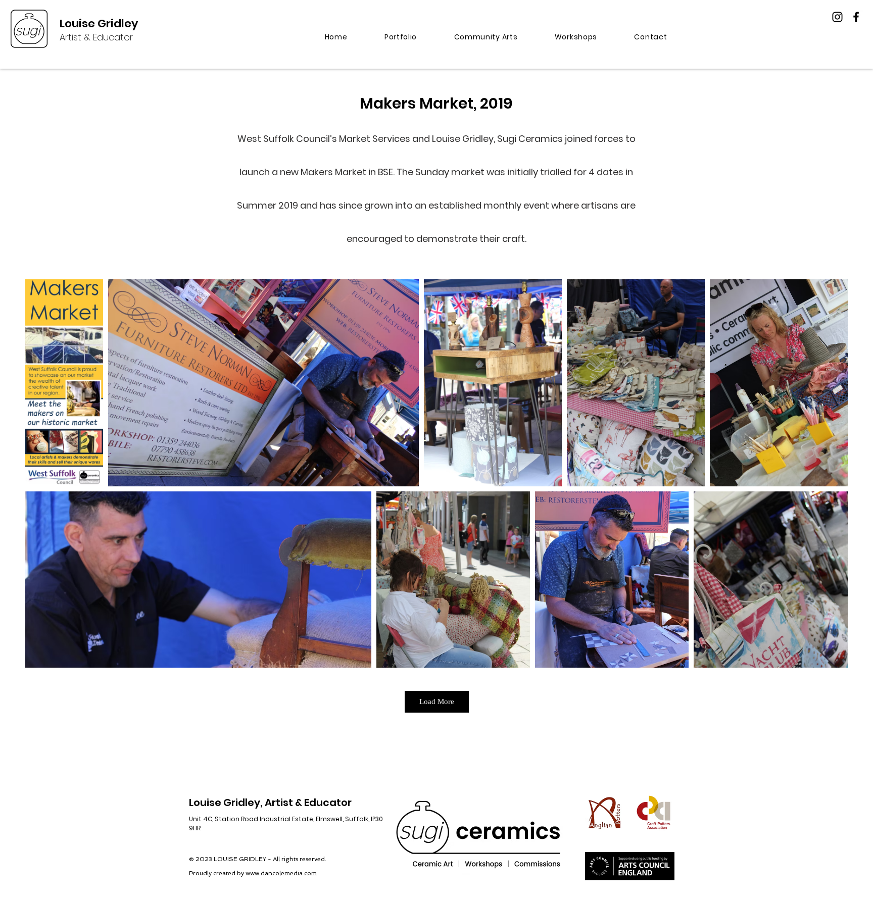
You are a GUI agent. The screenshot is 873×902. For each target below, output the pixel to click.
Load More (436, 701)
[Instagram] (837, 17)
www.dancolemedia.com (281, 873)
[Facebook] (856, 17)
